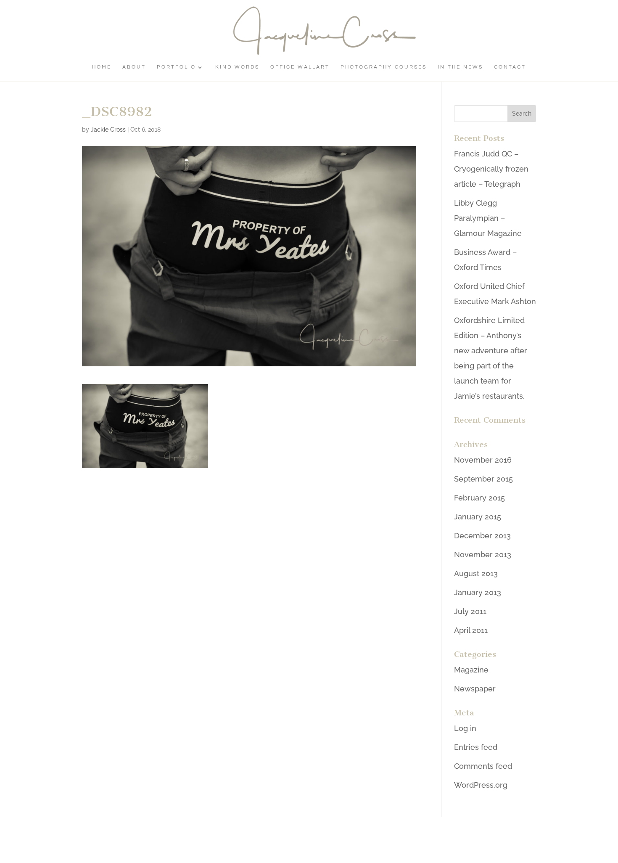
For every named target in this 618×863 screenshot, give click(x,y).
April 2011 (471, 630)
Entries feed (475, 747)
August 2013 (476, 573)
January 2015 (477, 516)
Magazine (471, 669)
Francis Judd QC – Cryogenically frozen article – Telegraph (491, 168)
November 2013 (482, 554)
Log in (465, 728)
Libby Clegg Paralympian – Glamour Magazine (488, 218)
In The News (460, 67)
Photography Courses (384, 67)
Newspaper (475, 688)
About (134, 67)
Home (101, 67)
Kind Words (237, 67)
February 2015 (479, 497)
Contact (510, 67)
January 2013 (477, 592)
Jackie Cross (108, 129)
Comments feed (483, 766)
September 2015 (483, 478)
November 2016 (483, 459)
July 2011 (470, 611)
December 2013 (482, 535)
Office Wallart (300, 67)
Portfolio (176, 67)
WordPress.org (480, 785)
